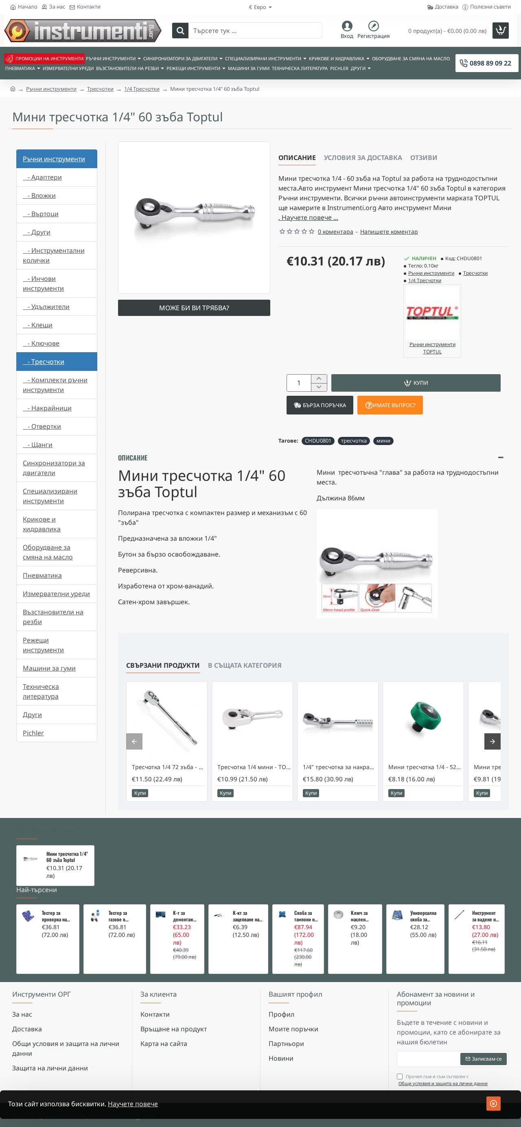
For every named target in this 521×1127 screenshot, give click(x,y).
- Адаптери (42, 177)
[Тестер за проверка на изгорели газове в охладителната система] (28, 916)
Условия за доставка (363, 157)
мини (383, 440)
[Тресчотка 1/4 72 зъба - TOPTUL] (167, 722)
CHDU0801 (318, 440)
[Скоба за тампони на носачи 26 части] (282, 914)
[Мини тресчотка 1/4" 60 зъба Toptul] (30, 859)
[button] (416, 383)
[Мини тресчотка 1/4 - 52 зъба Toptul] (423, 722)
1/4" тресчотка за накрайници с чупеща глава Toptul (339, 767)
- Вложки (39, 195)
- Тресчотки (43, 361)
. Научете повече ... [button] (308, 217)
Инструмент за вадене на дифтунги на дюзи (485, 916)
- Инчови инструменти (43, 283)
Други (32, 714)
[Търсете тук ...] (180, 30)
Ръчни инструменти (51, 88)
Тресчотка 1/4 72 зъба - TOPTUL (168, 767)
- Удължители (46, 306)
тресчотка (354, 440)
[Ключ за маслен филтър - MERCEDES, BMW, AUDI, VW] (338, 915)
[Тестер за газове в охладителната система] (95, 916)
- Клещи (38, 324)
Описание (297, 157)
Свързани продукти (163, 665)
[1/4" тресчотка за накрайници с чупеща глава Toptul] (338, 722)
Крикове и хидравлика (42, 524)
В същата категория (245, 665)
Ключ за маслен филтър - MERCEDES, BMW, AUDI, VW (362, 916)
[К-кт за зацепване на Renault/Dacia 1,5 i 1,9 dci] (219, 915)
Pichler (33, 732)
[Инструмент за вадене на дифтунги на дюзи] (459, 915)
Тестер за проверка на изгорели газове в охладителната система (57, 916)
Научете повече (133, 1103)
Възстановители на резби (53, 616)
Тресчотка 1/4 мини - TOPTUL (254, 767)
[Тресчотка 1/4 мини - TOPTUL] (252, 722)
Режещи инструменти (43, 645)
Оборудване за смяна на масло (48, 552)
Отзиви (424, 157)
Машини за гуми (49, 668)
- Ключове (41, 343)
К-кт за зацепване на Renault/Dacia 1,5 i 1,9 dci (246, 916)
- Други (36, 232)
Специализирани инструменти (50, 496)
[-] (319, 387)
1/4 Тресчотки (142, 88)
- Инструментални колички (54, 255)
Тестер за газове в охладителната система (124, 916)
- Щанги (38, 444)
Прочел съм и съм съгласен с (443, 1079)
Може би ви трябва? (194, 307)
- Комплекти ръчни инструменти (55, 384)
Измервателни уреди (56, 593)
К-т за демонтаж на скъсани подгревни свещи (184, 916)
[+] (319, 379)
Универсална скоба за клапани (423, 916)
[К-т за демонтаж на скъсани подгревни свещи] (160, 915)
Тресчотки (100, 88)
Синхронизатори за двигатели (54, 467)
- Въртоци (41, 213)
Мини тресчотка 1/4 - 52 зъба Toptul (425, 767)
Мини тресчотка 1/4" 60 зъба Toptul (67, 857)
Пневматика (42, 575)
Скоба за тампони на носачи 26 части (305, 916)
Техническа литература (41, 691)
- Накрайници (47, 407)
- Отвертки (42, 426)
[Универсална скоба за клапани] (397, 915)
